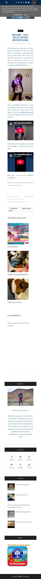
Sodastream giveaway (22, 484)
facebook (11, 460)
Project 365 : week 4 (15, 302)
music (9, 201)
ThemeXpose (25, 576)
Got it (26, 15)
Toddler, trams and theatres (18, 274)
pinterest (20, 467)
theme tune (24, 201)
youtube (29, 467)
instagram (29, 460)
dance (20, 31)
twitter (20, 460)
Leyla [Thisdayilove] (19, 43)
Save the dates (13, 247)
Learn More (18, 15)
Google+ (11, 467)
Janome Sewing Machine (23, 512)
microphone (19, 199)
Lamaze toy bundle (21, 495)
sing (18, 201)
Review (14, 201)
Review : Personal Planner (24, 522)
